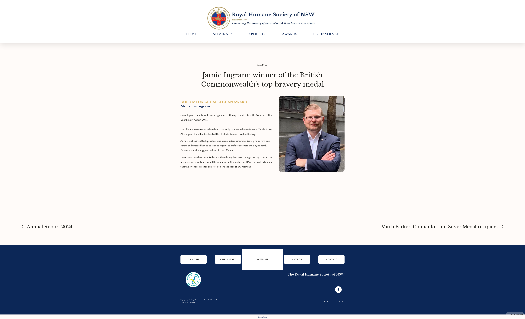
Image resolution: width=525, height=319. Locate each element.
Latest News (262, 65)
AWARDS (297, 259)
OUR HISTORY (228, 259)
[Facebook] (338, 289)
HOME (191, 34)
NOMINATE (262, 259)
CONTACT (331, 259)
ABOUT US (193, 259)
